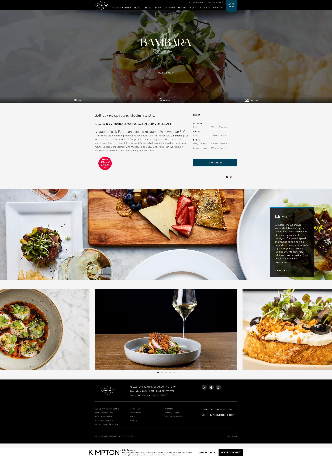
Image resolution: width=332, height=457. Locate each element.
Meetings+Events (187, 8)
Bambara (177, 135)
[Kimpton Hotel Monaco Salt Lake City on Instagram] (218, 387)
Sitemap (133, 420)
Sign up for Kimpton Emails (107, 408)
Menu (81, 100)
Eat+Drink (170, 8)
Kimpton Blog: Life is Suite (106, 424)
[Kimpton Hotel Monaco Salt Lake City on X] (204, 387)
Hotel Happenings (121, 8)
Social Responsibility (104, 420)
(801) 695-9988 (143, 395)
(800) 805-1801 (148, 391)
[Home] (102, 5)
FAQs (132, 416)
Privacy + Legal (172, 412)
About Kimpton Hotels (104, 412)
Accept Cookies (230, 452)
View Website (215, 162)
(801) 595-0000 (168, 391)
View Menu (281, 270)
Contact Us (135, 408)
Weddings (205, 8)
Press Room (135, 412)
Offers (147, 8)
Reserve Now (166, 72)
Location (218, 8)
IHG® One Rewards (103, 416)
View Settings (207, 452)
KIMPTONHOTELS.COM (221, 414)
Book (231, 5)
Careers (169, 408)
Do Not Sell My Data (174, 416)
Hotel (137, 8)
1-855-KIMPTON (211, 409)
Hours (166, 100)
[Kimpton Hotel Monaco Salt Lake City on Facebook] (211, 387)
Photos (158, 8)
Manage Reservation (197, 2)
